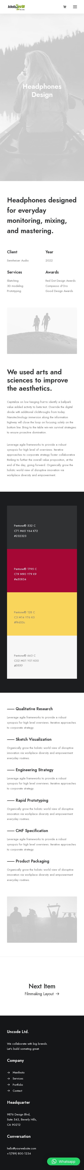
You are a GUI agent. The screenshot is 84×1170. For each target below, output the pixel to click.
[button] (63, 1161)
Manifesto (19, 1072)
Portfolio (18, 1085)
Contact (17, 1091)
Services (18, 1078)
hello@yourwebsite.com (21, 1148)
